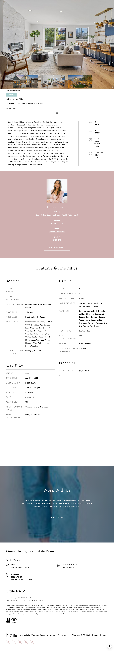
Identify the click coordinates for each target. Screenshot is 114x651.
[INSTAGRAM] (8, 642)
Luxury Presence (58, 635)
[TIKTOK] (14, 642)
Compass (72, 605)
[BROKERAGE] (32, 642)
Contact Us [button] (57, 518)
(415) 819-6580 (57, 223)
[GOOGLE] (26, 642)
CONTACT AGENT (57, 247)
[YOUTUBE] (20, 642)
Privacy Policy (99, 635)
